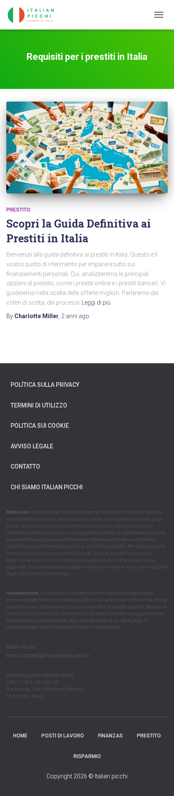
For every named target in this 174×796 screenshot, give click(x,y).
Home (20, 736)
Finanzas (110, 736)
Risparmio (87, 756)
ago (75, 316)
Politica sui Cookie (40, 425)
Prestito (18, 210)
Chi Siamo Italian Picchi (47, 487)
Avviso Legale (32, 446)
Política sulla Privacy (45, 384)
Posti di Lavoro (62, 736)
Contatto (25, 466)
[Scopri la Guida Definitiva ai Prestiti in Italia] (87, 147)
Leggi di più (96, 302)
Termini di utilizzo (39, 405)
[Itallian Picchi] (38, 14)
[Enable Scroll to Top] (157, 779)
